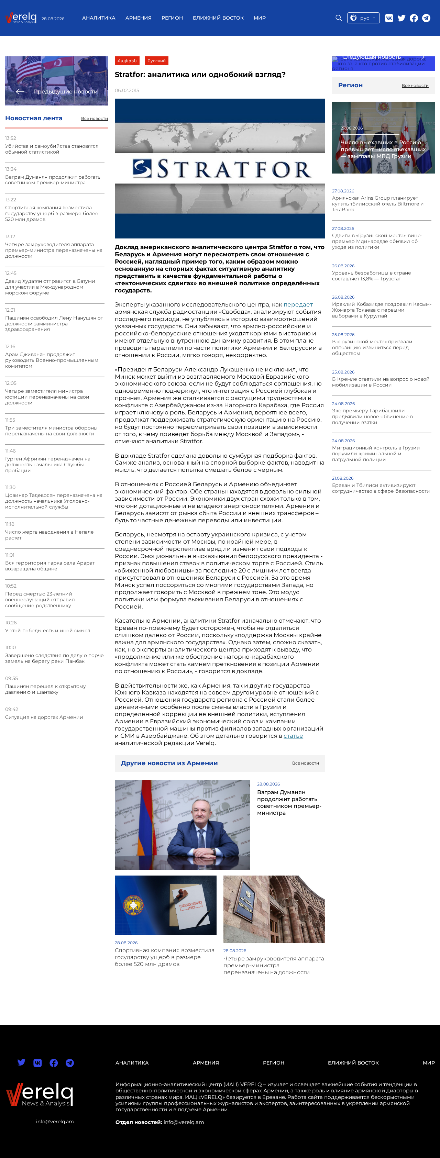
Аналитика (99, 18)
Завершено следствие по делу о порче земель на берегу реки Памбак (54, 658)
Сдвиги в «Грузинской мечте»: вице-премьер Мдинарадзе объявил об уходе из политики (377, 241)
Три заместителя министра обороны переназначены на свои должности (51, 431)
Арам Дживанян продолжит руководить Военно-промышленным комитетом (51, 360)
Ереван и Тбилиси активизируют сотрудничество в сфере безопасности (381, 488)
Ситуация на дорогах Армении (44, 717)
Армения (138, 18)
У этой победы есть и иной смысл (47, 631)
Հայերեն (127, 60)
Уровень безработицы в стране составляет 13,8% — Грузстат (371, 276)
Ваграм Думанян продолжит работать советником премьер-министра (52, 180)
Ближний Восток (218, 18)
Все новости (94, 118)
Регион (172, 18)
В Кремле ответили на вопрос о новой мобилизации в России (381, 382)
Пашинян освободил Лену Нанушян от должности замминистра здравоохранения (54, 324)
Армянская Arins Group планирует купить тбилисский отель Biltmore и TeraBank (378, 204)
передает (298, 304)
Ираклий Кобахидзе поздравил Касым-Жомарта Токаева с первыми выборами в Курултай (381, 310)
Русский (156, 60)
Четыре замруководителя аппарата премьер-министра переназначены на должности (53, 250)
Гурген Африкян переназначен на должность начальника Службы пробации (47, 465)
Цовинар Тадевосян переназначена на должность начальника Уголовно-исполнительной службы (53, 501)
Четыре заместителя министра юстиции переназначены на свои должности (47, 397)
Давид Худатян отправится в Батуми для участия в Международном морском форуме (50, 287)
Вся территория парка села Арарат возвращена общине (50, 566)
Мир (260, 18)
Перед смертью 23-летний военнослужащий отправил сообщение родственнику (40, 600)
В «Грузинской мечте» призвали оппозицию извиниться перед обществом (372, 347)
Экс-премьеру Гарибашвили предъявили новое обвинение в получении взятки (372, 416)
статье (293, 735)
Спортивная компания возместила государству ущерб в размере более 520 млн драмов (51, 213)
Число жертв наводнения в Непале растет (49, 535)
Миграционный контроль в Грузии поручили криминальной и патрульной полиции (376, 454)
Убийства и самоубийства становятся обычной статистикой (51, 149)
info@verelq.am (55, 1121)
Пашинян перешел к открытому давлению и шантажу (45, 689)
